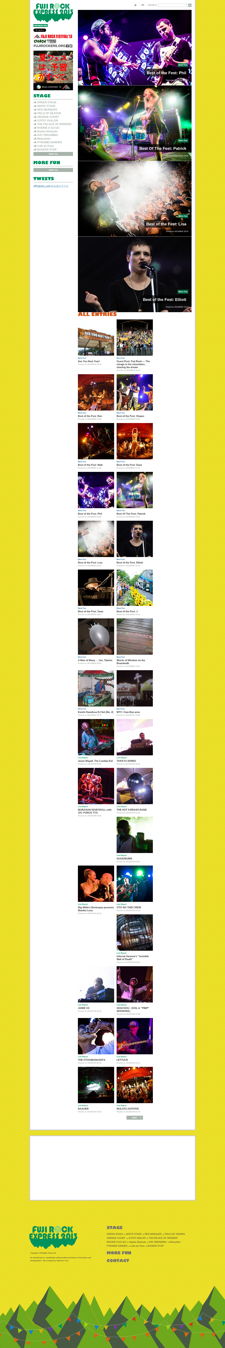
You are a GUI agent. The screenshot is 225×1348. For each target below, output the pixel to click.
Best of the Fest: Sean (90, 611)
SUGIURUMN (124, 858)
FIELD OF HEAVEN (49, 113)
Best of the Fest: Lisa (166, 224)
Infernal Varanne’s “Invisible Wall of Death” (133, 958)
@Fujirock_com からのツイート (51, 185)
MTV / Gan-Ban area (128, 712)
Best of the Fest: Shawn (130, 416)
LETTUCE (122, 1059)
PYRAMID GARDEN (49, 142)
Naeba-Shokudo (47, 131)
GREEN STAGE (46, 102)
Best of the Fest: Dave (129, 464)
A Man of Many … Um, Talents (95, 660)
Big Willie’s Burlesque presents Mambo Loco (96, 909)
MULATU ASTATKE (128, 1108)
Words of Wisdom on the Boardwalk (131, 662)
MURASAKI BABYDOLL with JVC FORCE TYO (95, 811)
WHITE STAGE (46, 106)
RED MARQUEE (47, 109)
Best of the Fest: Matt (90, 464)
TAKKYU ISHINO (126, 760)
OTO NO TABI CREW (129, 907)
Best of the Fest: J (127, 611)
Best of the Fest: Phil (166, 73)
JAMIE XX (83, 1008)
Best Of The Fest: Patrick (162, 148)
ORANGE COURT (48, 116)
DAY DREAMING (47, 135)
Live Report (83, 758)
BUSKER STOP (47, 149)
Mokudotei (43, 138)
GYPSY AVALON (47, 120)
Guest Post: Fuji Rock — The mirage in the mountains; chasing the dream (133, 364)
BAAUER (83, 1108)
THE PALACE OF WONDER (54, 124)
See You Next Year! (89, 361)
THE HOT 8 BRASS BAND (132, 809)
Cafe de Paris (45, 146)
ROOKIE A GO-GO (48, 127)
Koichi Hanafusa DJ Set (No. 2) (95, 712)
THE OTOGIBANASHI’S (91, 1059)
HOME (135, 5)
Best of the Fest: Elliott (164, 299)
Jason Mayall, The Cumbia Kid (95, 760)
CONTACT (142, 5)
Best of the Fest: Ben (90, 416)
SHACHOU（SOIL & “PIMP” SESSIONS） (133, 1009)
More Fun (183, 65)
